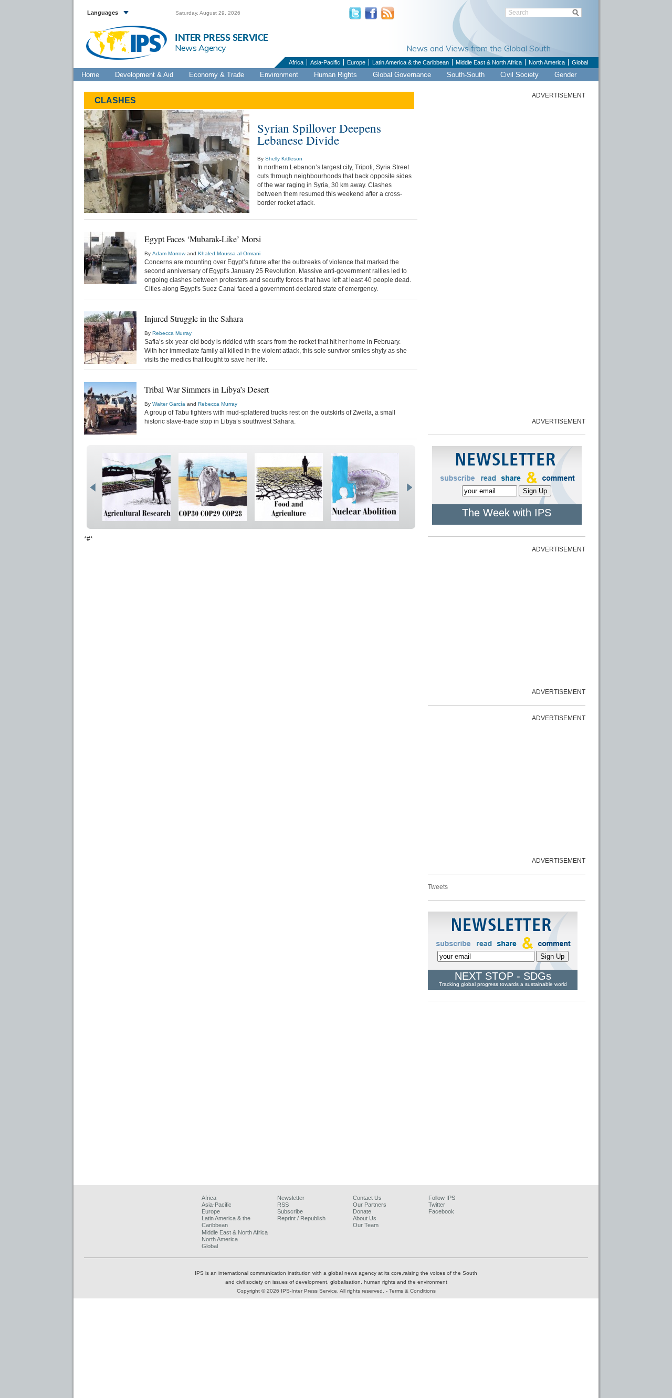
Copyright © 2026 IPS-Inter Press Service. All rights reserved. (311, 1291)
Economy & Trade (216, 75)
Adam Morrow (168, 253)
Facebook (441, 1211)
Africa (296, 62)
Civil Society (519, 75)
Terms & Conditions (412, 1291)
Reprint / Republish (301, 1218)
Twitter (436, 1204)
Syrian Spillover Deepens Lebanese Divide (319, 134)
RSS (283, 1204)
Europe (356, 62)
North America (547, 62)
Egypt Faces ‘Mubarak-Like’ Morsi (202, 238)
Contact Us (367, 1198)
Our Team (366, 1225)
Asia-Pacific (325, 62)
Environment (279, 75)
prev (93, 487)
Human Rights (335, 75)
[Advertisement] (506, 257)
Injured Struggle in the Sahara (193, 318)
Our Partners (369, 1204)
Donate (362, 1211)
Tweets (438, 887)
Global (580, 62)
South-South (466, 75)
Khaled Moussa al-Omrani (229, 253)
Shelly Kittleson (283, 158)
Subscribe (290, 1211)
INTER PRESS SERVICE (221, 38)
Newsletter (290, 1198)
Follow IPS (441, 1198)
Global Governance (402, 75)
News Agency (200, 48)
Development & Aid (144, 75)
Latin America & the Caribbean (410, 62)
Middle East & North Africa (489, 62)
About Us (364, 1218)
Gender (565, 75)
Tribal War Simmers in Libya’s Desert (206, 389)
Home (90, 75)
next (409, 487)
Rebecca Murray (172, 333)
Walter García (168, 404)
